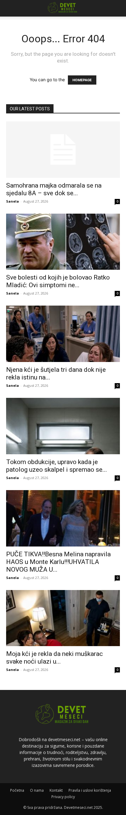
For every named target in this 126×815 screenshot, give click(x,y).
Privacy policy (63, 796)
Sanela (12, 201)
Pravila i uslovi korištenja (90, 790)
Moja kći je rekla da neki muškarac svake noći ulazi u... (54, 657)
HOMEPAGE (82, 80)
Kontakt (56, 790)
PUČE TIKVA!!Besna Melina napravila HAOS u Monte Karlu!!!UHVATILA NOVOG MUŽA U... (58, 561)
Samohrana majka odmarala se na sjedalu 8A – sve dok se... (54, 189)
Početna (17, 790)
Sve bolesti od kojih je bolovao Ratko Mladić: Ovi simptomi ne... (58, 281)
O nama (37, 790)
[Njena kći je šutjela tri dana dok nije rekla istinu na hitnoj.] (63, 334)
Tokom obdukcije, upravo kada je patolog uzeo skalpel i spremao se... (56, 465)
